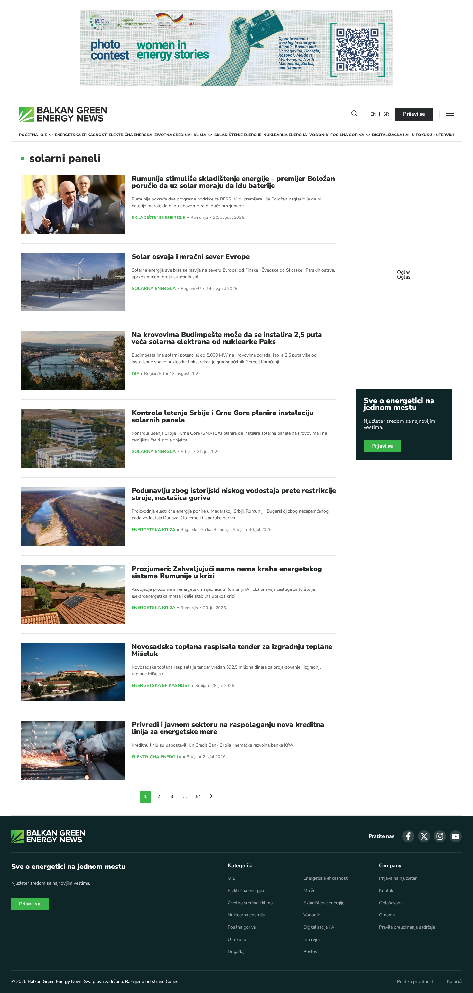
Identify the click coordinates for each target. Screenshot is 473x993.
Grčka (205, 530)
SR (386, 114)
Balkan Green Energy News (55, 982)
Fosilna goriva (347, 135)
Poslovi (310, 951)
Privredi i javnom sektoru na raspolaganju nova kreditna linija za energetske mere (228, 728)
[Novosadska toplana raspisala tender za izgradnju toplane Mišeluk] (73, 672)
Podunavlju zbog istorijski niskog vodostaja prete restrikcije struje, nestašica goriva (234, 494)
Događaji (236, 951)
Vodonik (318, 135)
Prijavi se (414, 113)
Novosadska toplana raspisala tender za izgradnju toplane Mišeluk (232, 650)
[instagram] (440, 836)
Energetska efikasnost (81, 135)
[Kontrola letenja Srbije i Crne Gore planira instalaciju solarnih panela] (73, 438)
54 (198, 796)
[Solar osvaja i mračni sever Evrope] (73, 282)
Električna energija (130, 135)
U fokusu (422, 135)
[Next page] (211, 797)
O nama (387, 915)
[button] (354, 114)
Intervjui (444, 135)
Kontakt (387, 890)
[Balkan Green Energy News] (63, 114)
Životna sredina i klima (180, 135)
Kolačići (454, 981)
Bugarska (190, 530)
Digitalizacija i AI (391, 135)
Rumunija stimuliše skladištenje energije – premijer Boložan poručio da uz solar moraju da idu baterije (233, 182)
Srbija (186, 452)
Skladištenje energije (237, 135)
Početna (28, 135)
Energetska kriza (153, 530)
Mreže (309, 890)
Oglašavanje (391, 902)
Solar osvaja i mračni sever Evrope (191, 256)
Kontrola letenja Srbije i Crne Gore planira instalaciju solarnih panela (222, 416)
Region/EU (191, 289)
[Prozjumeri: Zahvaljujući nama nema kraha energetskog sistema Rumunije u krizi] (73, 594)
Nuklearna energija (285, 135)
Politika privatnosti (415, 981)
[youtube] (456, 836)
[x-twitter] (424, 836)
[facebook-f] (408, 836)
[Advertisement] (404, 271)
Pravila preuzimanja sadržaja (407, 927)
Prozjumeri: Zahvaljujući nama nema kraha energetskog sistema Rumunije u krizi (227, 572)
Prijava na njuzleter (398, 878)
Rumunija (199, 218)
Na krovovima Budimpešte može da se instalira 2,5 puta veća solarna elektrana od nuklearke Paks (227, 338)
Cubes (172, 982)
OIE (43, 135)
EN (373, 114)
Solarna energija (154, 289)
